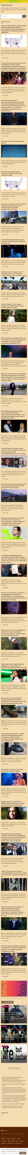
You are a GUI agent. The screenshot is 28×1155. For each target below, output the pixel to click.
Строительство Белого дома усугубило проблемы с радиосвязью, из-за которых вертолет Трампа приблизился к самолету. (13, 206)
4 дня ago (5, 1041)
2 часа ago (4, 48)
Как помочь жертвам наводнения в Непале (13, 1104)
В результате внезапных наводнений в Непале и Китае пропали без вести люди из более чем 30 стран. (13, 486)
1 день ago (4, 577)
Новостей (22, 1133)
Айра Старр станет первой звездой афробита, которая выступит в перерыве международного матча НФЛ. (14, 665)
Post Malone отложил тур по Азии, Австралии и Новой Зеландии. (12, 770)
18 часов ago (5, 469)
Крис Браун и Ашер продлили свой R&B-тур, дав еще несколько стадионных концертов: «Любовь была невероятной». (13, 1036)
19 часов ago (5, 503)
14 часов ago (5, 433)
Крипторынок (10, 1143)
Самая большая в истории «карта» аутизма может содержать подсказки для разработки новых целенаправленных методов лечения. (13, 451)
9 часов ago (4, 323)
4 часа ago (4, 158)
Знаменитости (11, 1141)
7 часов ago (4, 190)
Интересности (18, 1143)
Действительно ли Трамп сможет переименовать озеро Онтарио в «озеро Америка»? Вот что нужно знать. (14, 273)
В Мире (8, 1139)
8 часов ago (4, 290)
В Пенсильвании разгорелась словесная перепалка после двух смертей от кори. (11, 173)
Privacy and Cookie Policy (12, 1153)
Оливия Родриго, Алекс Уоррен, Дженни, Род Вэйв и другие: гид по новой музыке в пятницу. (12, 306)
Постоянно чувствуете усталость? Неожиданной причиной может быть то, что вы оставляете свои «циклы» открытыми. (14, 1056)
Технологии (5, 1006)
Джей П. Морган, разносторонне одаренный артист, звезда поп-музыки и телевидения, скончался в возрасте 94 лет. (14, 873)
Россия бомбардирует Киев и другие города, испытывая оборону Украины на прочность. (13, 241)
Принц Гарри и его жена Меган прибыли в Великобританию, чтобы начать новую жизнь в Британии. (12, 803)
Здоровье (5, 1046)
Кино (17, 1141)
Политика (13, 1139)
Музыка (4, 1026)
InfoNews (14, 1)
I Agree (23, 1153)
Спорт (18, 1139)
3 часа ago (4, 126)
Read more (5, 58)
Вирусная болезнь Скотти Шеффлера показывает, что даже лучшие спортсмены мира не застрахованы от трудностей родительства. (13, 632)
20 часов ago (5, 540)
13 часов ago (5, 358)
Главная (3, 1139)
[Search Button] (24, 16)
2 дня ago (4, 856)
